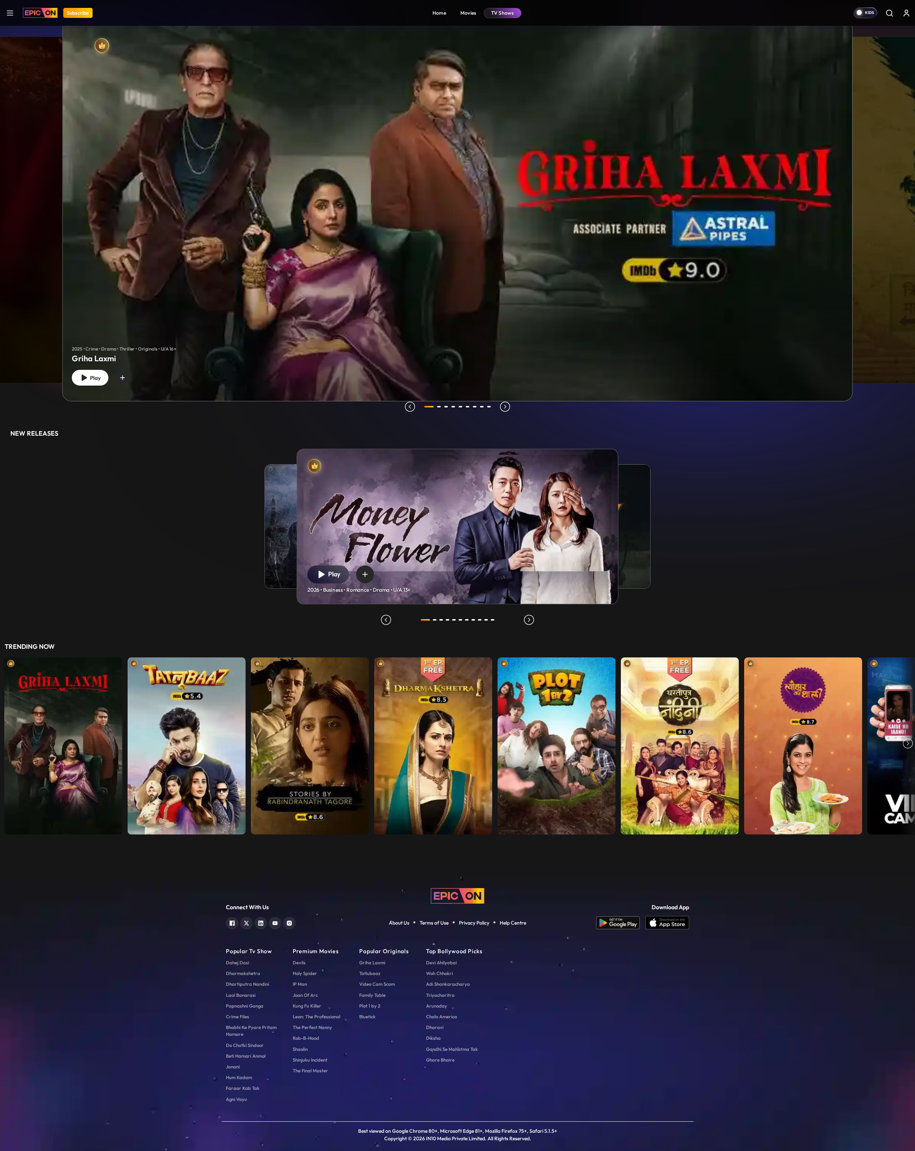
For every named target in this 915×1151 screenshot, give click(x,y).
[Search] (889, 13)
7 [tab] (474, 406)
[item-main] (63, 744)
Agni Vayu (236, 1099)
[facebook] (232, 922)
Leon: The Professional (316, 1016)
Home (439, 13)
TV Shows (502, 13)
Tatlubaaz (369, 973)
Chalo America (441, 1016)
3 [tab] (446, 406)
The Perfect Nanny (312, 1027)
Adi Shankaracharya (448, 984)
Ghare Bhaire (440, 1060)
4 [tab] (453, 406)
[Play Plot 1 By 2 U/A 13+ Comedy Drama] (556, 744)
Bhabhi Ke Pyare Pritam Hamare (251, 1030)
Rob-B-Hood (306, 1038)
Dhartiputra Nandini (247, 984)
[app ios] (667, 923)
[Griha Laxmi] (458, 210)
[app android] (621, 923)
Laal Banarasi (241, 995)
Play (94, 377)
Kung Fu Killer (307, 1006)
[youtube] (275, 922)
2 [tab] (439, 406)
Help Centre (513, 923)
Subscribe (78, 13)
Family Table (372, 995)
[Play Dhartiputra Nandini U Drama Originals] (680, 744)
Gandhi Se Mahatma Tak (452, 1049)
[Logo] (40, 13)
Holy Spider (305, 973)
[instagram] (289, 922)
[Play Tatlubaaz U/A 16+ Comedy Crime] (187, 744)
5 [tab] (460, 406)
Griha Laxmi (372, 962)
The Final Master (310, 1070)
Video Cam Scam (377, 984)
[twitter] (246, 922)
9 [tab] (489, 406)
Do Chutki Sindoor (245, 1045)
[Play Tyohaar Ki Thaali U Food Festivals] (803, 744)
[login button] (906, 13)
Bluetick (367, 1016)
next (505, 407)
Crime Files (237, 1016)
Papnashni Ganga (244, 1006)
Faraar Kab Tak (242, 1088)
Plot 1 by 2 (369, 1006)
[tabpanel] (457, 204)
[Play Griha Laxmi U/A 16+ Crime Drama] (63, 744)
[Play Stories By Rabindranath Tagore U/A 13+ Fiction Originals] (310, 744)
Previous (7, 744)
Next (908, 744)
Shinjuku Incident (310, 1060)
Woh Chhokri (439, 973)
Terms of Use (434, 923)
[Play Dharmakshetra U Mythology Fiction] (433, 744)
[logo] (457, 895)
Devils (299, 962)
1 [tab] (429, 406)
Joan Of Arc (305, 995)
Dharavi (435, 1027)
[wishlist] (122, 378)
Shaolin (300, 1049)
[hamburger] (10, 12)
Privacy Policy (474, 923)
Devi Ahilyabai (441, 962)
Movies (468, 13)
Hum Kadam (239, 1077)
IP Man (300, 984)
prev (410, 407)
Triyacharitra (440, 995)
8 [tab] (482, 406)
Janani (233, 1066)
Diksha (433, 1038)
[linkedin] (260, 922)
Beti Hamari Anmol (246, 1056)
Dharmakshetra (243, 973)
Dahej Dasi (237, 962)
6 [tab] (467, 406)
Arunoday (436, 1006)
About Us (399, 923)
